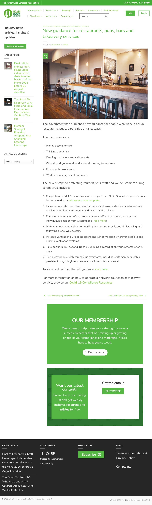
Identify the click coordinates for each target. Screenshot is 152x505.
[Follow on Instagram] (48, 453)
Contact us (66, 16)
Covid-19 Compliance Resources (91, 283)
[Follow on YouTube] (53, 453)
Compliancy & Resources (53, 26)
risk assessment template (84, 200)
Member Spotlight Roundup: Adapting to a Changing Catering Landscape (22, 135)
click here (101, 269)
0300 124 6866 (141, 2)
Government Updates (80, 26)
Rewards (80, 10)
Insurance (93, 10)
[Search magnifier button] (106, 16)
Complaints (123, 467)
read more (100, 221)
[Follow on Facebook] (43, 453)
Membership (34, 10)
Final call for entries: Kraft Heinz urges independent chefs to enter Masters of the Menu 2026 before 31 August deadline (22, 78)
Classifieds (35, 16)
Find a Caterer (111, 10)
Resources (51, 10)
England (67, 26)
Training (66, 10)
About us (50, 16)
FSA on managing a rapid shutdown (63, 295)
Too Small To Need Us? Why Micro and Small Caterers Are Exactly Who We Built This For (23, 109)
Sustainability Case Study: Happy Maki (126, 295)
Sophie (65, 45)
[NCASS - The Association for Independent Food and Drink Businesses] (12, 13)
